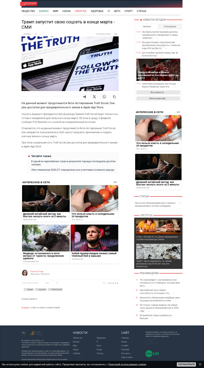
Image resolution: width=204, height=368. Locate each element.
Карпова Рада (36, 271)
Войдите (25, 307)
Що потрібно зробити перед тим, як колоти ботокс (160, 54)
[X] (94, 97)
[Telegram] (84, 97)
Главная (125, 338)
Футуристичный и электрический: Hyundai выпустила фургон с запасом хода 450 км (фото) (161, 45)
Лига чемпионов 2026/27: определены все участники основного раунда (72, 169)
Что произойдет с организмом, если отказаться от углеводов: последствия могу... (160, 283)
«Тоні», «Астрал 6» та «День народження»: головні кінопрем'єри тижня (157, 238)
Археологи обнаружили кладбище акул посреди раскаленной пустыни (160, 299)
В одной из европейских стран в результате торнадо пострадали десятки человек (73, 163)
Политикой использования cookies (127, 364)
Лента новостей (157, 98)
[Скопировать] (114, 97)
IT (57, 283)
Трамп (30, 289)
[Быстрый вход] (166, 3)
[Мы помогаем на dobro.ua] (152, 356)
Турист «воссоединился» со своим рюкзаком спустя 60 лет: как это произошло (154, 264)
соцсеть (42, 289)
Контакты (125, 353)
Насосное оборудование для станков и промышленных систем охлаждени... (158, 204)
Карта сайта (127, 357)
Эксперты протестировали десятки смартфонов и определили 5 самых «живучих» (160, 35)
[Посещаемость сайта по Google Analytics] (36, 333)
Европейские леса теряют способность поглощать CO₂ (157, 291)
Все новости (157, 92)
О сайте (124, 346)
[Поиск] (176, 3)
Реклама (125, 349)
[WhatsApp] (104, 97)
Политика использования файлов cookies (45, 355)
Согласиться (186, 364)
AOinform (30, 4)
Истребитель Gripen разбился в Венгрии (156, 317)
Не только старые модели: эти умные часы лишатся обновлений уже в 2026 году (159, 308)
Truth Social (56, 289)
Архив (124, 342)
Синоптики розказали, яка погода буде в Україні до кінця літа (159, 85)
